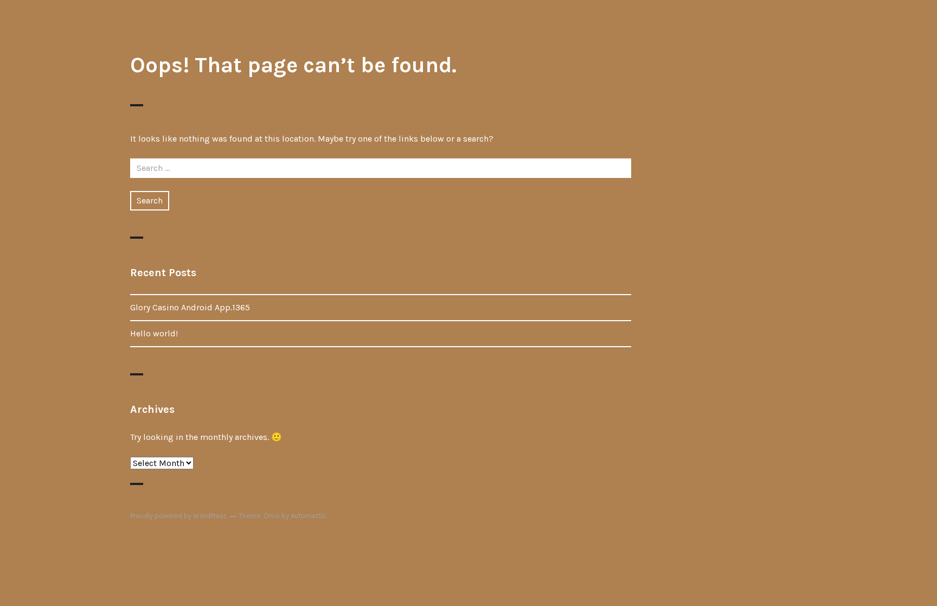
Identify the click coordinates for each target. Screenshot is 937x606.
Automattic (308, 516)
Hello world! (154, 333)
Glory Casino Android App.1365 (190, 307)
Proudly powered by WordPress (178, 516)
